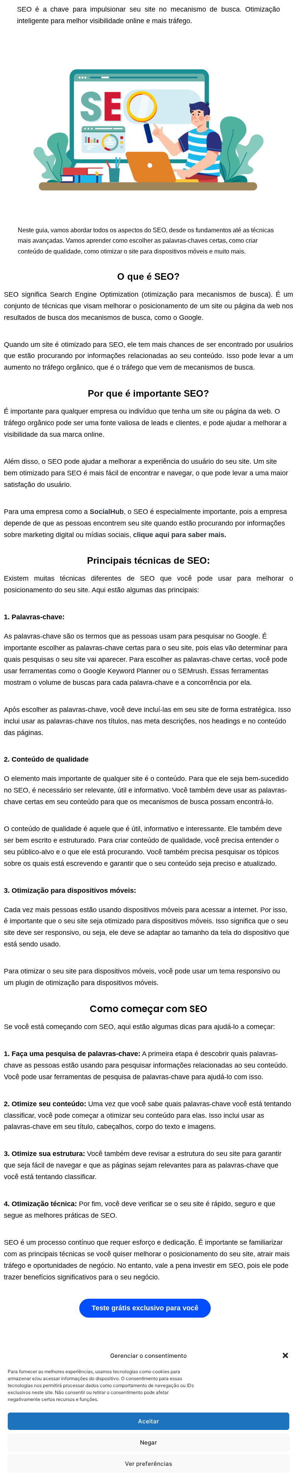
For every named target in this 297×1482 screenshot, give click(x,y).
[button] (285, 1355)
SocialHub (107, 511)
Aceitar (148, 1421)
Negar (148, 1442)
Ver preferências (148, 1463)
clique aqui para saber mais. (179, 535)
